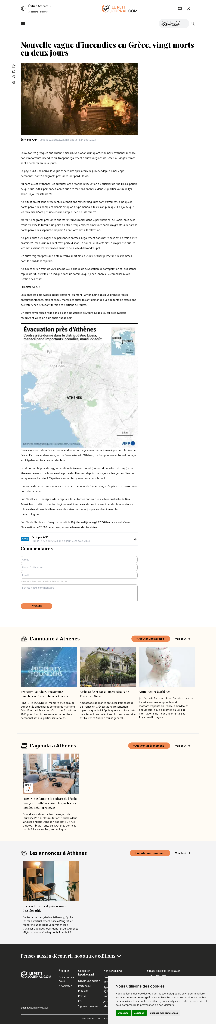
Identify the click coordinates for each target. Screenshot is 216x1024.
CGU (80, 1001)
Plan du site (89, 1018)
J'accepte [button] (123, 1013)
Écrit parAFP (29, 139)
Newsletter (65, 986)
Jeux (106, 1001)
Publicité (83, 991)
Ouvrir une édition (89, 981)
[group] (184, 23)
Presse (82, 996)
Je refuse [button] (139, 1013)
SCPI (106, 982)
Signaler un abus (88, 1006)
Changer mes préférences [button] (164, 1013)
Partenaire (84, 986)
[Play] (185, 23)
